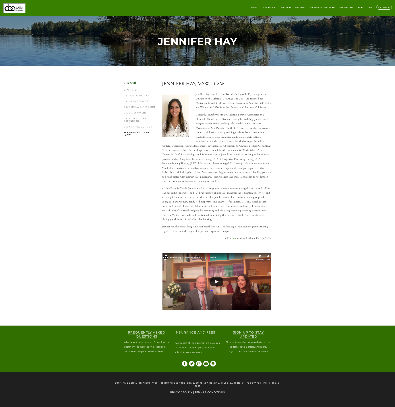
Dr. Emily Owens (135, 112)
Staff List (131, 90)
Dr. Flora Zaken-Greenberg (136, 120)
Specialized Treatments (322, 7)
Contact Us (384, 7)
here (234, 238)
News (360, 7)
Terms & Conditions (210, 392)
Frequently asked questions (146, 334)
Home (254, 7)
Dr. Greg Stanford (137, 101)
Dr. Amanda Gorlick (138, 127)
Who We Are (269, 7)
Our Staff (300, 7)
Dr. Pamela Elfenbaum (139, 107)
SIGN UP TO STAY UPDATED (248, 334)
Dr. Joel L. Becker (136, 95)
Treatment (285, 7)
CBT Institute (346, 7)
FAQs (370, 7)
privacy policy (181, 392)
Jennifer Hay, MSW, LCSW (137, 134)
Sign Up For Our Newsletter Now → (248, 351)
